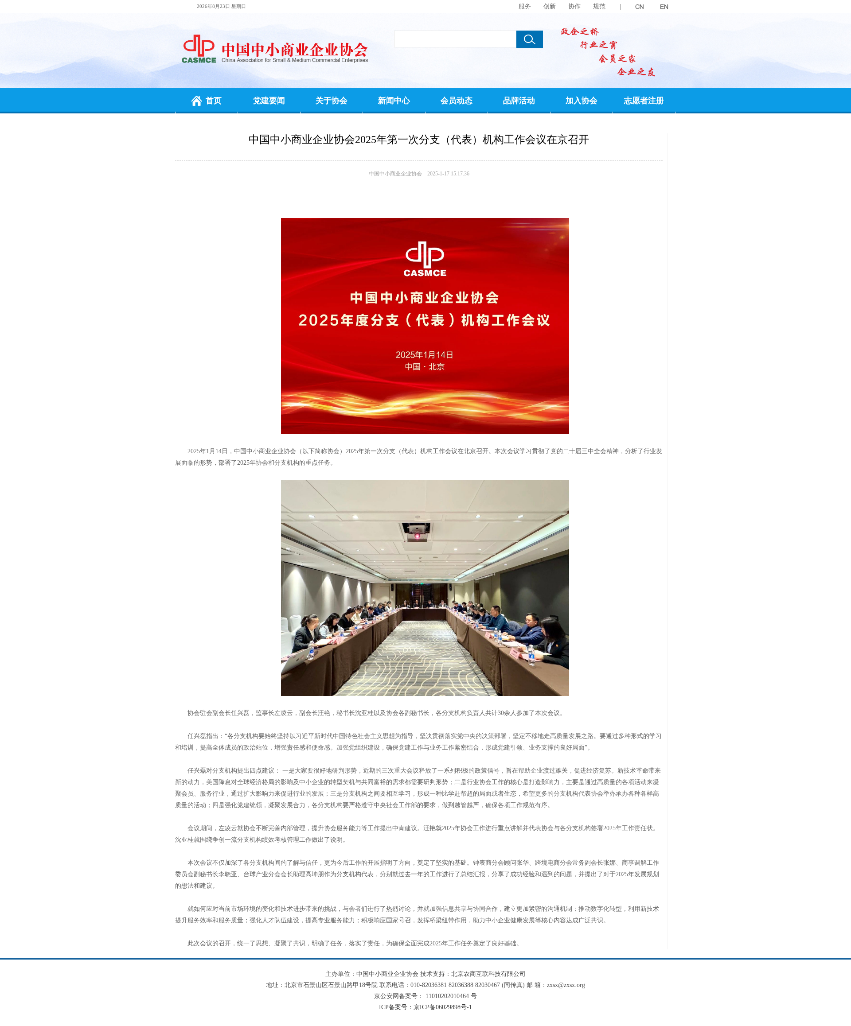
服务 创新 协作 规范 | (570, 6)
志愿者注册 (644, 100)
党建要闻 (269, 100)
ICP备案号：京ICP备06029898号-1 (425, 1007)
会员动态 (456, 100)
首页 (214, 100)
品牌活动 (519, 100)
